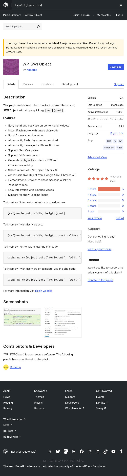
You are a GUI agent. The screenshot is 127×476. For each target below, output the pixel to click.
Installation (47, 84)
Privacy (7, 408)
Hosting (8, 402)
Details (11, 84)
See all (120, 218)
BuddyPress (12, 436)
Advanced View (97, 157)
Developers (72, 402)
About (7, 391)
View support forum (99, 249)
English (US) (117, 133)
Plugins (38, 402)
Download (116, 66)
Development (70, 84)
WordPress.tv (75, 408)
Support (119, 84)
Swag (101, 408)
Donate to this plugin (100, 280)
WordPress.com (14, 419)
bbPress (10, 430)
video (119, 147)
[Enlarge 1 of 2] (36, 312)
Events (100, 396)
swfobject (109, 147)
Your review (95, 218)
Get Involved (104, 391)
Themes (39, 396)
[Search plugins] (38, 26)
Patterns (39, 408)
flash (109, 141)
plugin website (43, 290)
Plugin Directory (12, 15)
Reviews (28, 84)
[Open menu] (121, 5)
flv (115, 141)
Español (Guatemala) (23, 451)
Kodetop (32, 69)
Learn (68, 391)
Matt (8, 425)
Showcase (40, 391)
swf (120, 141)
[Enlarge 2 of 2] (77, 312)
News (6, 396)
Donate (102, 402)
